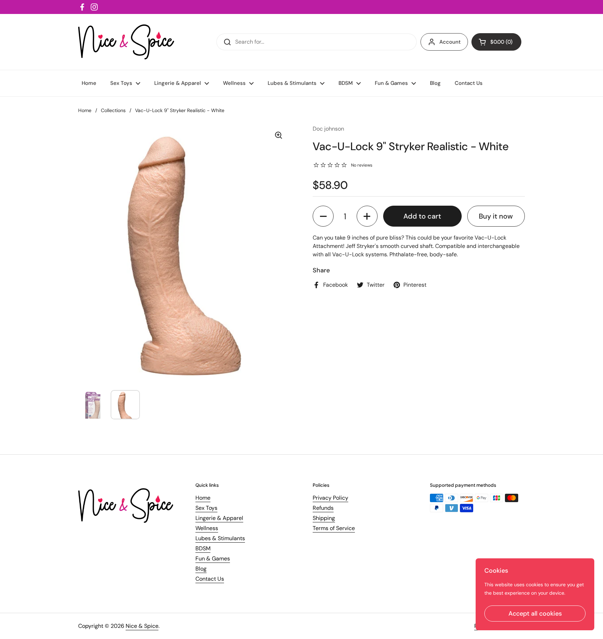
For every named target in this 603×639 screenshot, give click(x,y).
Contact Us (209, 578)
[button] (323, 216)
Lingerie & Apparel (219, 518)
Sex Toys (206, 508)
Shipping (324, 518)
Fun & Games (212, 558)
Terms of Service (334, 528)
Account (450, 41)
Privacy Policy (330, 497)
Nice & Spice (142, 626)
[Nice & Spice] (126, 41)
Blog (201, 568)
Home (84, 110)
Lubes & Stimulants (220, 538)
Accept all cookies (535, 613)
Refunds (323, 508)
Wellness (206, 528)
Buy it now (496, 216)
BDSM (202, 548)
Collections (113, 110)
